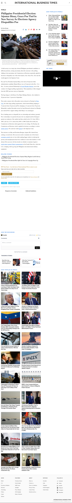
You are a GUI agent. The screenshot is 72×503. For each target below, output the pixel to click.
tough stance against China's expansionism (12, 144)
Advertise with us (32, 492)
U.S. (2, 483)
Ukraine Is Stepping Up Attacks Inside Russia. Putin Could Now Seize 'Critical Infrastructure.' (30, 308)
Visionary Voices (18, 480)
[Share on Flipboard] (31, 29)
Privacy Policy (4, 178)
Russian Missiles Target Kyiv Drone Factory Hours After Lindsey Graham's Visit (31, 469)
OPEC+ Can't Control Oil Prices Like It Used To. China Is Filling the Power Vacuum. (31, 386)
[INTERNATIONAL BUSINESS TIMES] (36, 3)
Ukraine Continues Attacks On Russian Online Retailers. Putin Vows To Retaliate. (30, 348)
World (2, 480)
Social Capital (18, 483)
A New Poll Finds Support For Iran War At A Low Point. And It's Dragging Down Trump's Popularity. (10, 308)
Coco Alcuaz (5, 28)
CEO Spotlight (18, 492)
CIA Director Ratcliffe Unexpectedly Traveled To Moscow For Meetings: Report (10, 367)
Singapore (45, 485)
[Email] (36, 29)
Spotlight (17, 487)
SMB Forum (17, 485)
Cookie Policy (32, 489)
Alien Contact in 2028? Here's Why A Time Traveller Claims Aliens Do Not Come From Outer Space (31, 448)
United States (46, 489)
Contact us (31, 483)
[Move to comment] (39, 29)
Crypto (2, 494)
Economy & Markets (5, 485)
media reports (4, 128)
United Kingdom (46, 487)
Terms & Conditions (33, 485)
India (44, 483)
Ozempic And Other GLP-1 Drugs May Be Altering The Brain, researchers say (10, 469)
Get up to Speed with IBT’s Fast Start (59, 60)
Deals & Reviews (18, 494)
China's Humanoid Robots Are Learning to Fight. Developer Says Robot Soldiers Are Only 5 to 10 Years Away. (54, 18)
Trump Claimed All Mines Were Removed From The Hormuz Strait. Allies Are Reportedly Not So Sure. (10, 427)
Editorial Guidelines (31, 191)
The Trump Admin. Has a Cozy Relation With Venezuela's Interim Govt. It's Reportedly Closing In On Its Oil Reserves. (54, 52)
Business (3, 487)
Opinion (2, 496)
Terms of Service (33, 176)
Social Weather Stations (27, 86)
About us (31, 480)
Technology (3, 489)
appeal (20, 128)
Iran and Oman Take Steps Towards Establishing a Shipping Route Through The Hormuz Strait (10, 407)
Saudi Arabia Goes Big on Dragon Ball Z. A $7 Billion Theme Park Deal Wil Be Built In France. (31, 327)
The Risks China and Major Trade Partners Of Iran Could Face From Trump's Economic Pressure (31, 287)
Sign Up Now (60, 63)
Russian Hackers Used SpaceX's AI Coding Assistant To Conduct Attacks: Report (31, 367)
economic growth (5, 137)
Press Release (18, 489)
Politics (2, 492)
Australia (45, 480)
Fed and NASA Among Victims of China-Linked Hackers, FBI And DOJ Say (10, 348)
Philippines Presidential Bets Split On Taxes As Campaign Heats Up (20, 160)
